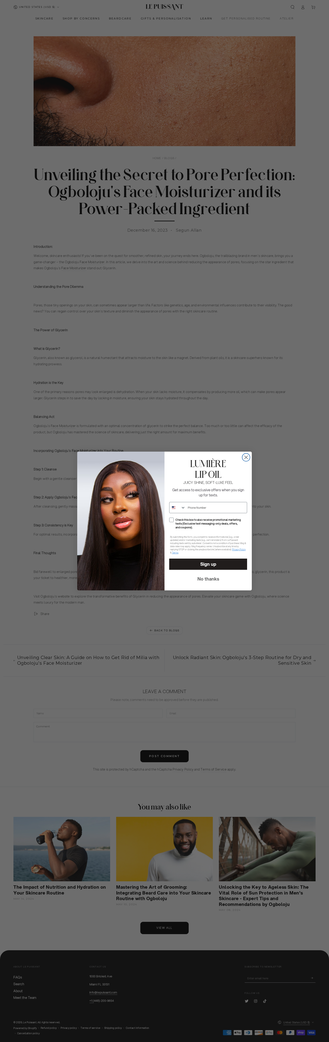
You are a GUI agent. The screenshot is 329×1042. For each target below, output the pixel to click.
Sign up (208, 564)
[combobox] (177, 507)
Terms (175, 552)
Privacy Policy (239, 549)
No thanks (208, 579)
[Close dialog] (246, 457)
